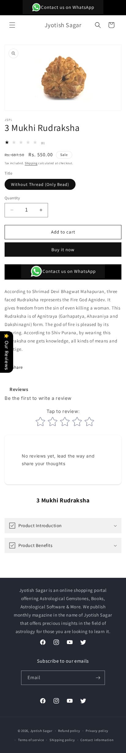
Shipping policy (62, 740)
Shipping (31, 163)
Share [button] (17, 367)
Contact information (96, 740)
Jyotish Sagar (41, 731)
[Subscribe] (98, 678)
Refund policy (69, 731)
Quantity (12, 198)
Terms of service (31, 740)
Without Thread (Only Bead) (40, 184)
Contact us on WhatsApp (67, 7)
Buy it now (63, 249)
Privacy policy (97, 731)
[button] (12, 25)
